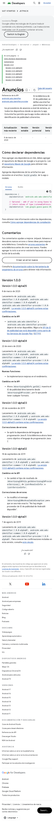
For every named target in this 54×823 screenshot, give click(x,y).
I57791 (37, 333)
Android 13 (6, 705)
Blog (4, 617)
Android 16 (6, 693)
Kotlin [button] (20, 187)
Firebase (5, 787)
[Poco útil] (20, 50)
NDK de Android (8, 740)
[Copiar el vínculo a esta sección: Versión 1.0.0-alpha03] (29, 403)
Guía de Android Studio (11, 724)
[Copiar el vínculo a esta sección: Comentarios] (23, 233)
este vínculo (27, 542)
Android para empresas (11, 601)
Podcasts (5, 621)
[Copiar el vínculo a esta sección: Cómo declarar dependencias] (47, 152)
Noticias (5, 613)
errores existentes (36, 244)
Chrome (5, 783)
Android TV (6, 679)
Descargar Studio (9, 736)
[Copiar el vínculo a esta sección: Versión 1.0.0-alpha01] (29, 517)
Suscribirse (46, 810)
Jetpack (24, 11)
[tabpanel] (27, 202)
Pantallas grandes (9, 663)
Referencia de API (9, 732)
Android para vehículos (11, 675)
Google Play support (10, 759)
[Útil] (17, 50)
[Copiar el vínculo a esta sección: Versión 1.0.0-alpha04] (29, 341)
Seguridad (6, 605)
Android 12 (6, 709)
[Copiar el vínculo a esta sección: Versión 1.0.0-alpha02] (29, 448)
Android (5, 597)
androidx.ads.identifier (11, 98)
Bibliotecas (46, 45)
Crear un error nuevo (27, 260)
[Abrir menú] (4, 3)
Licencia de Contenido (10, 569)
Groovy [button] (8, 187)
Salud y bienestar (9, 640)
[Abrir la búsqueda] (34, 3)
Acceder (47, 3)
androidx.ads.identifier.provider (15, 101)
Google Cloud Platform (11, 791)
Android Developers (9, 45)
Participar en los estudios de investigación (18, 763)
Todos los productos (10, 795)
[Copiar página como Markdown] (34, 90)
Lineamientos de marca (31, 804)
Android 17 (6, 689)
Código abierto (8, 609)
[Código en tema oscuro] (47, 191)
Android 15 (6, 697)
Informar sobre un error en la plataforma (18, 751)
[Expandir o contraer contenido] (18, 55)
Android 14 (6, 701)
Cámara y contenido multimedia (15, 644)
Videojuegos (7, 632)
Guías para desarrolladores (12, 728)
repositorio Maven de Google (17, 164)
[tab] (8, 187)
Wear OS (5, 667)
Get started (8, 11)
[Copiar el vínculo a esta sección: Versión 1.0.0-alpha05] (29, 286)
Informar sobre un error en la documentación (20, 755)
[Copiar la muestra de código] (50, 191)
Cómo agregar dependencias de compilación (30, 222)
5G (3, 652)
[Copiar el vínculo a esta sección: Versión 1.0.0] (23, 280)
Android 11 (6, 714)
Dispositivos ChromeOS (11, 671)
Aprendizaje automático (11, 636)
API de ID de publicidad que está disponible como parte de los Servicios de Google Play (29, 330)
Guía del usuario (45, 88)
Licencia (16, 804)
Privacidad (6, 648)
